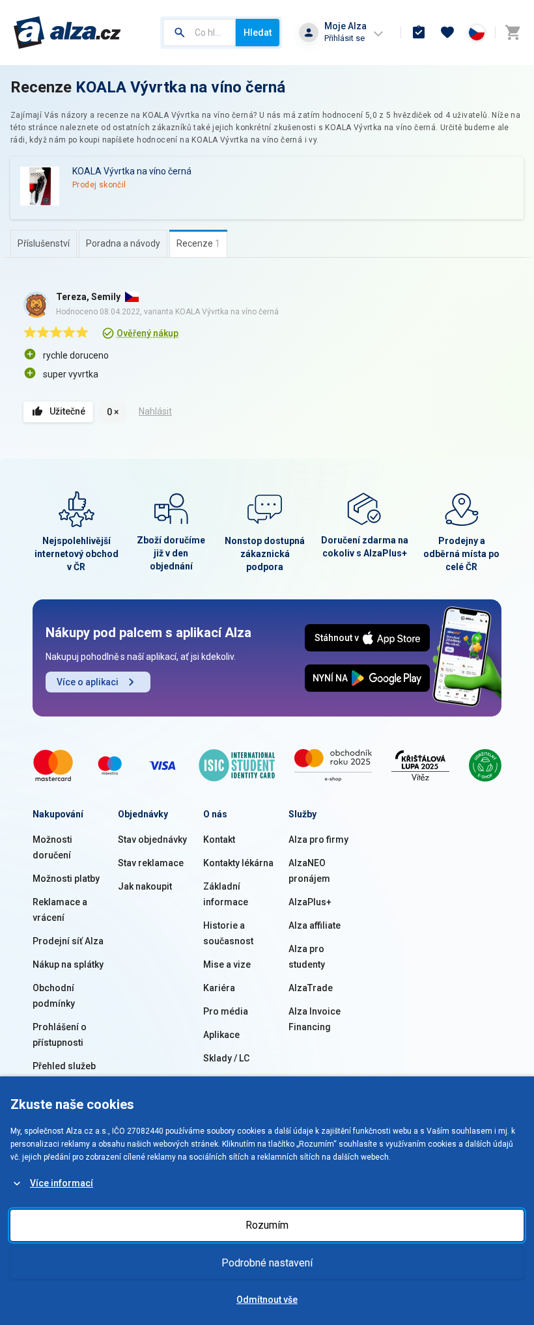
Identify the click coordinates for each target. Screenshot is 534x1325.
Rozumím (267, 1225)
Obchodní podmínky (54, 996)
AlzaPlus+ (309, 902)
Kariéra (219, 988)
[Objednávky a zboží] (419, 32)
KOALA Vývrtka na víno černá (180, 87)
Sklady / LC (226, 1058)
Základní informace (225, 894)
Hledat (258, 32)
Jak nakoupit (145, 886)
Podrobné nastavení (267, 1263)
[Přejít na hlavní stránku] (67, 32)
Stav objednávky (152, 839)
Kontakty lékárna (238, 863)
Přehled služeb (64, 1066)
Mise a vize (227, 964)
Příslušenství (44, 243)
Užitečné (67, 411)
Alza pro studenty (306, 957)
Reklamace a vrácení (60, 910)
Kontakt (219, 839)
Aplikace (221, 1035)
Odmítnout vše (267, 1299)
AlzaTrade (310, 988)
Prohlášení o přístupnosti (60, 1035)
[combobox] (199, 32)
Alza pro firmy (318, 839)
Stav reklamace (151, 863)
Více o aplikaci (88, 682)
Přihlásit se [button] (344, 38)
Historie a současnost (228, 933)
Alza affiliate (314, 925)
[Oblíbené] (447, 32)
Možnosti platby (66, 878)
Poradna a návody (123, 243)
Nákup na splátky (68, 964)
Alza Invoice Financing (314, 1019)
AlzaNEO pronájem (309, 871)
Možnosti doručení (52, 847)
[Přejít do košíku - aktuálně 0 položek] (512, 32)
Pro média (225, 1011)
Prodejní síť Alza (68, 941)
